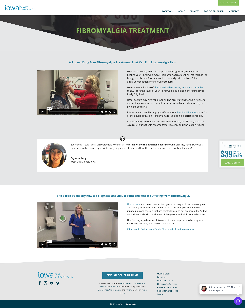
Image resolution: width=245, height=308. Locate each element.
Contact (234, 11)
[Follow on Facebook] (39, 283)
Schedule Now (228, 2)
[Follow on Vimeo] (57, 283)
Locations (168, 11)
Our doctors (133, 204)
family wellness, (127, 283)
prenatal (114, 286)
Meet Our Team (165, 280)
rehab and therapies (192, 87)
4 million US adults (186, 112)
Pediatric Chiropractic (167, 290)
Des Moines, (103, 290)
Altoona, (112, 290)
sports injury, (140, 283)
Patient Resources (214, 11)
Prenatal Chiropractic (167, 287)
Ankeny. (129, 290)
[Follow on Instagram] (45, 283)
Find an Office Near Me (122, 275)
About (181, 11)
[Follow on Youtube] (51, 283)
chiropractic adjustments (167, 87)
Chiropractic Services (167, 283)
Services (194, 11)
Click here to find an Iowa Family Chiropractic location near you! (160, 229)
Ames (119, 290)
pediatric (102, 286)
